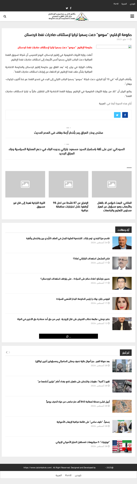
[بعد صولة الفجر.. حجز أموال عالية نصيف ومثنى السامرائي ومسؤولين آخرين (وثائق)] (122, 365)
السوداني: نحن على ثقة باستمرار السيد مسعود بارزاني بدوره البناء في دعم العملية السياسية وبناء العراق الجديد (67, 150)
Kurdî (116, 3)
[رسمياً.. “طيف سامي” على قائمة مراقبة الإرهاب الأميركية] (122, 426)
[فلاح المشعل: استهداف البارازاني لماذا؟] (122, 263)
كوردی (132, 3)
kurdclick (100, 467)
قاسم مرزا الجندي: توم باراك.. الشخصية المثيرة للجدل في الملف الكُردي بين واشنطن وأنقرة (68, 238)
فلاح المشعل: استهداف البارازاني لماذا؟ (91, 258)
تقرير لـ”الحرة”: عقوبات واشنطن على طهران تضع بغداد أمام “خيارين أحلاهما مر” (74, 381)
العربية (124, 3)
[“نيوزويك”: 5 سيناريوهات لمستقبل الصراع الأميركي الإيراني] (122, 446)
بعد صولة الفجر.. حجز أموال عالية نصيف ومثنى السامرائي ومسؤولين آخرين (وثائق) (72, 361)
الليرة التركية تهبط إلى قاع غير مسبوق (29, 204)
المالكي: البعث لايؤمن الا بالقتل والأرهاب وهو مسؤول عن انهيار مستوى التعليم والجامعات (114, 206)
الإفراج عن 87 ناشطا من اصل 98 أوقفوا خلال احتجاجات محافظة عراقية (70, 206)
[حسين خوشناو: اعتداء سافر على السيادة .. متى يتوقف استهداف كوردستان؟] (122, 283)
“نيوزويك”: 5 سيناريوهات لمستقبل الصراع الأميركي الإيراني (83, 442)
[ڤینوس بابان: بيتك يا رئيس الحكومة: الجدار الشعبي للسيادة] (122, 303)
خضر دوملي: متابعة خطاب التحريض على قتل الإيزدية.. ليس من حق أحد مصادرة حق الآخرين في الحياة (63, 319)
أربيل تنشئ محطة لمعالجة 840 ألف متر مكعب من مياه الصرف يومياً (78, 401)
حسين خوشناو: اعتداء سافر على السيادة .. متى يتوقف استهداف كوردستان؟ (75, 278)
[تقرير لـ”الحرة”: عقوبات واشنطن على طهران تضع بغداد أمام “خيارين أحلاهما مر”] (122, 386)
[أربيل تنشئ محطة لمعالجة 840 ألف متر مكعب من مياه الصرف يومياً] (122, 406)
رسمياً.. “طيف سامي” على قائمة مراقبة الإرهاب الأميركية (83, 421)
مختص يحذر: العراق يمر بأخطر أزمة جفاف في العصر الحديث (68, 132)
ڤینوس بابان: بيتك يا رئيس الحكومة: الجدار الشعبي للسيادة (83, 298)
